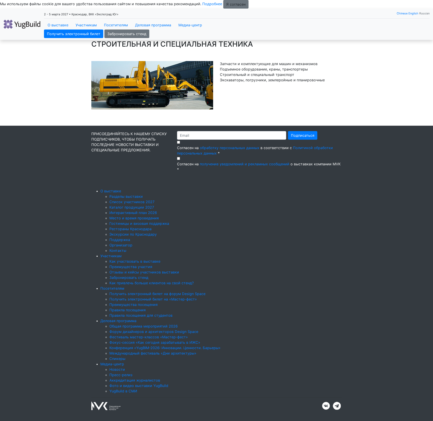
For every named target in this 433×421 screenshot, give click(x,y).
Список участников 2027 (131, 202)
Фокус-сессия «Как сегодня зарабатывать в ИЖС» (154, 342)
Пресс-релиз (120, 375)
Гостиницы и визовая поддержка (139, 223)
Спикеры (117, 358)
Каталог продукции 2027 (131, 207)
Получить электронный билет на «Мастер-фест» (153, 299)
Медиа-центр (190, 25)
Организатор (120, 245)
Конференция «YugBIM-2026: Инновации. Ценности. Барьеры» (165, 348)
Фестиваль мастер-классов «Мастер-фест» (148, 337)
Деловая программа (153, 25)
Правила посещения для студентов (141, 315)
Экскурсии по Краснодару (133, 234)
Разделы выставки (126, 196)
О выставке (58, 25)
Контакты (117, 250)
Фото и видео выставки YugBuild (138, 385)
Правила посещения (127, 310)
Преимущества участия (130, 266)
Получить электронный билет (73, 34)
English (413, 13)
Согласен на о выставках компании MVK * (259, 167)
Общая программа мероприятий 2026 (143, 326)
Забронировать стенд (126, 34)
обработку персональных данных (229, 148)
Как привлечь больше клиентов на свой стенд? (151, 283)
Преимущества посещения (133, 304)
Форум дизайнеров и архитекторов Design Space (153, 331)
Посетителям (116, 25)
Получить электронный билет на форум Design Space (157, 293)
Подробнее (212, 4)
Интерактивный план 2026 (133, 212)
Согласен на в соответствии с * (255, 150)
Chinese (402, 13)
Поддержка (119, 239)
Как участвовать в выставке (134, 261)
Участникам (86, 25)
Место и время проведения (134, 218)
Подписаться (302, 135)
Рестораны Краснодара (130, 229)
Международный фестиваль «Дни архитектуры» (152, 353)
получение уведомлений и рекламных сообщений (244, 164)
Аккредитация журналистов (134, 380)
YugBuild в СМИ (123, 391)
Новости (117, 369)
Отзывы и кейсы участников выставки (144, 272)
